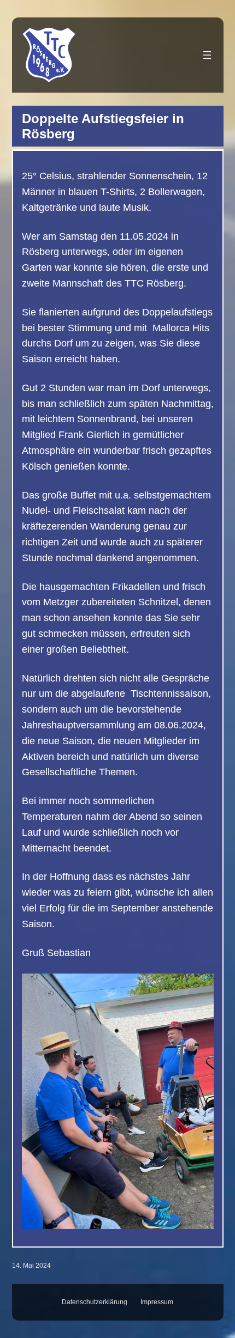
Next (200, 1098)
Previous (35, 1098)
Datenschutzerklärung (94, 1302)
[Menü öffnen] (207, 55)
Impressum (156, 1302)
